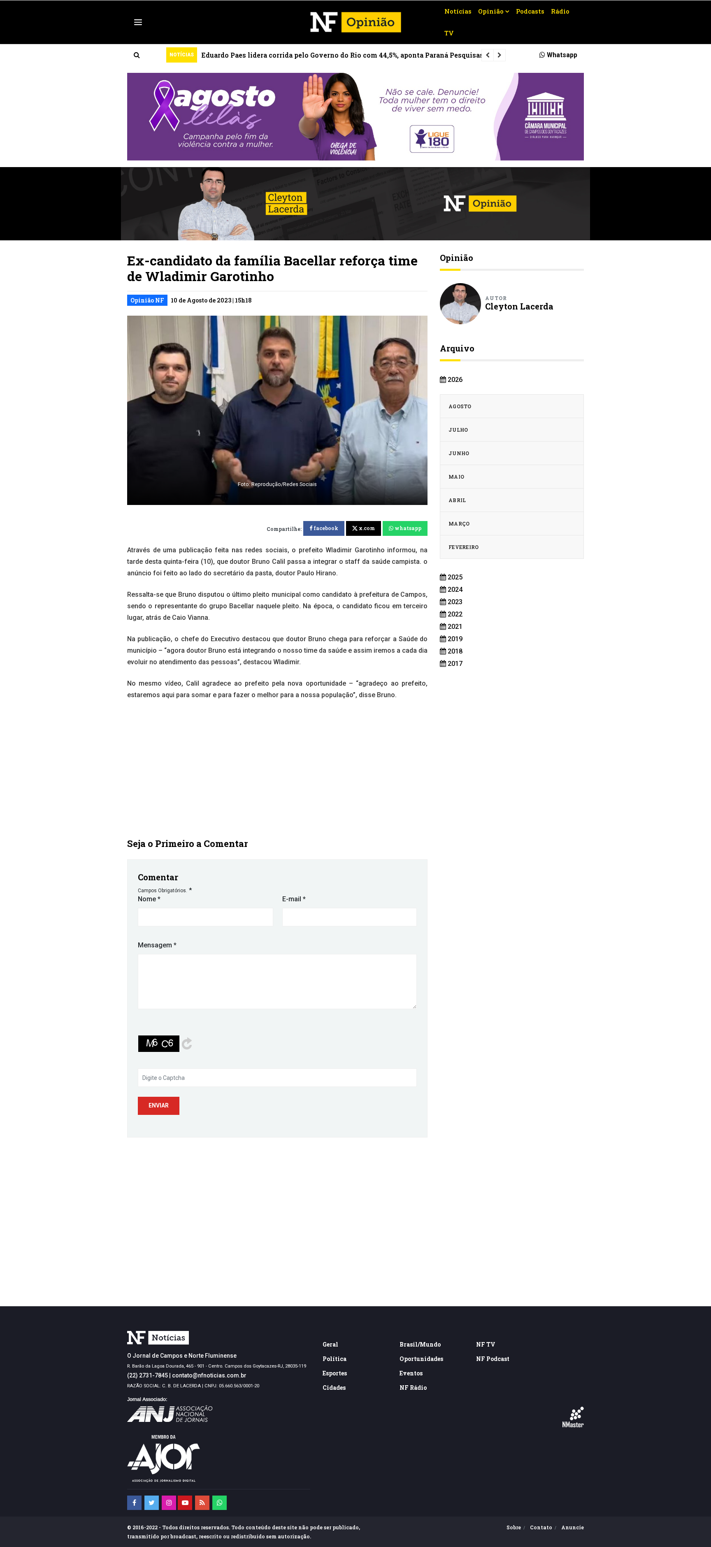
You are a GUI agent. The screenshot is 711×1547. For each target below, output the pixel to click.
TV (449, 33)
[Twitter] (151, 1503)
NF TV (485, 1344)
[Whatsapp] (219, 1503)
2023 (454, 602)
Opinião (491, 11)
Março (459, 523)
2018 (454, 651)
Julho (458, 429)
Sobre (514, 1527)
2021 (454, 626)
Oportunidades (421, 1359)
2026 (454, 380)
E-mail (294, 899)
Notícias (458, 11)
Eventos (411, 1373)
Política (334, 1359)
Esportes (335, 1373)
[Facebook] (134, 1503)
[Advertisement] (277, 768)
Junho (458, 453)
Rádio (560, 11)
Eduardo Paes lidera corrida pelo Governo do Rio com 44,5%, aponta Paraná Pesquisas (342, 55)
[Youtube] (185, 1503)
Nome (149, 899)
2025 (454, 577)
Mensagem (157, 945)
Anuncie (572, 1527)
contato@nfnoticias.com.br (209, 1375)
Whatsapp (561, 55)
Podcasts (530, 11)
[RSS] (202, 1503)
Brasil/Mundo (420, 1344)
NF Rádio (413, 1387)
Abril (457, 500)
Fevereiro (463, 547)
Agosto (460, 406)
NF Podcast (492, 1359)
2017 (454, 664)
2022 (454, 614)
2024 (454, 589)
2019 (454, 639)
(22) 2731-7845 (147, 1375)
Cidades (334, 1387)
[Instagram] (169, 1503)
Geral (330, 1344)
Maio (456, 476)
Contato (541, 1527)
